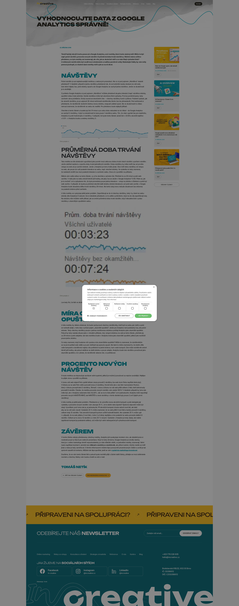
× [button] (154, 287)
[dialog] (119, 303)
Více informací (111, 299)
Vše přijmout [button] (143, 316)
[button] (97, 316)
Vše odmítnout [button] (124, 316)
